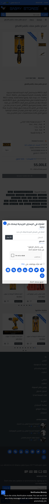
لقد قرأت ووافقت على (31, 264)
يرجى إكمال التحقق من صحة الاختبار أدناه (36, 248)
